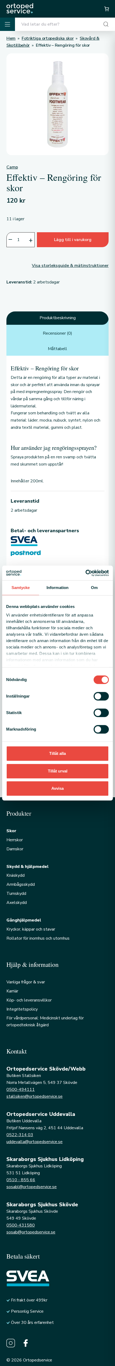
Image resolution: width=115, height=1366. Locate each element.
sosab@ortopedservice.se (30, 1232)
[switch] (101, 696)
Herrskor (14, 840)
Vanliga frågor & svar (25, 982)
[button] (106, 9)
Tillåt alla (57, 753)
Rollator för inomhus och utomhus (38, 938)
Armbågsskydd (20, 884)
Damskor (14, 849)
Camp (12, 167)
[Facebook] (25, 1343)
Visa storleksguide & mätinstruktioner (70, 266)
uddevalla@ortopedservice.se (34, 1142)
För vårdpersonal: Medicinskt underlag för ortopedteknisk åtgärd (45, 1021)
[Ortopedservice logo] (19, 8)
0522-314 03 (19, 1135)
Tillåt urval (57, 771)
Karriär (12, 991)
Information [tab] (57, 587)
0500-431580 (20, 1225)
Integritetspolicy (22, 1009)
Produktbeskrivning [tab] (58, 318)
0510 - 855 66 (20, 1180)
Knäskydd (15, 875)
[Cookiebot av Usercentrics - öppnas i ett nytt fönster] (85, 573)
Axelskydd (16, 903)
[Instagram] (10, 1343)
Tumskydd (16, 893)
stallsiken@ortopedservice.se (34, 1096)
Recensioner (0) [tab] (57, 333)
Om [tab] (94, 587)
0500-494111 (20, 1089)
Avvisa (57, 788)
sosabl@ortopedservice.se (31, 1187)
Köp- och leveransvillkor (29, 1000)
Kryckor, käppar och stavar (30, 929)
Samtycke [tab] (20, 587)
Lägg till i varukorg (72, 240)
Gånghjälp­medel (23, 920)
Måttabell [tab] (57, 349)
